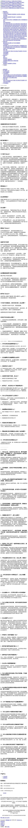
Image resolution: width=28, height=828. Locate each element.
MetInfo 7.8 (8, 820)
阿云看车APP (6, 70)
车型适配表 (5, 83)
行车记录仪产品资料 (19, 80)
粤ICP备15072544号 (5, 817)
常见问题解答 (6, 72)
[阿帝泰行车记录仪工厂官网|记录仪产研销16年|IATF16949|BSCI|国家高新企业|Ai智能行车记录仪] (14, 5)
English (4, 793)
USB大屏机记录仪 (13, 77)
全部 (4, 19)
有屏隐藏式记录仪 (11, 76)
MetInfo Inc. (19, 820)
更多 (8, 826)
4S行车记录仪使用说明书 (15, 74)
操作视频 (7, 74)
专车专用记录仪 (18, 76)
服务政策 (5, 69)
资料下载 (5, 79)
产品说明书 (5, 73)
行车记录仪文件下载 (10, 80)
